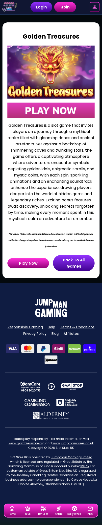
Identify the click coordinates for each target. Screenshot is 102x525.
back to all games (74, 263)
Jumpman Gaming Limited (71, 457)
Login (41, 7)
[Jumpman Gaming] (51, 315)
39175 (84, 466)
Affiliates (71, 333)
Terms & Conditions (77, 327)
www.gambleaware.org (27, 443)
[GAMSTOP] (72, 386)
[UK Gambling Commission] (37, 402)
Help (51, 327)
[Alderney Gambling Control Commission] (51, 415)
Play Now (28, 263)
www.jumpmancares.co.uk (73, 443)
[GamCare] (30, 386)
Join (65, 7)
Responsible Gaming (25, 327)
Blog (55, 333)
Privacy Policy (35, 333)
